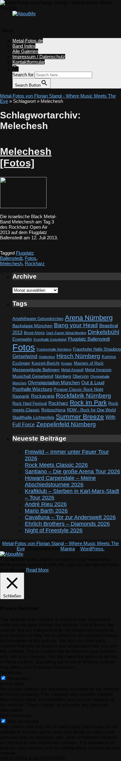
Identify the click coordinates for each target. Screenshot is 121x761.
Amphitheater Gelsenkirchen (37, 318)
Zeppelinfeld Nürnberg (66, 424)
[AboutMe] (24, 13)
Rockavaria (42, 396)
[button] (15, 69)
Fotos (30, 258)
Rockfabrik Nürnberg (83, 395)
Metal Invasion (98, 369)
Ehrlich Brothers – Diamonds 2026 (67, 524)
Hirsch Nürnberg (78, 356)
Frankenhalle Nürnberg (54, 349)
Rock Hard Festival (29, 403)
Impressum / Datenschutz (38, 56)
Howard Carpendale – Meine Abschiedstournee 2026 (60, 481)
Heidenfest (47, 357)
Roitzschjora (53, 409)
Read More (37, 569)
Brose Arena (34, 333)
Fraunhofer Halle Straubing (97, 349)
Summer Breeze (80, 416)
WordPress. (92, 548)
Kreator (66, 363)
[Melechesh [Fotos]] (23, 206)
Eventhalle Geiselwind (50, 339)
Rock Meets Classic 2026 (56, 465)
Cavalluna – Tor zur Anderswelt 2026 (70, 517)
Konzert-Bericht (46, 363)
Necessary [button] (11, 672)
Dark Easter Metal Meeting (66, 333)
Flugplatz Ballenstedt (17, 255)
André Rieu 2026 (46, 504)
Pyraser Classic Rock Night (78, 389)
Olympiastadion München (54, 382)
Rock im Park (88, 402)
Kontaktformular (28, 62)
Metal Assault (72, 370)
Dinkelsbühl (103, 332)
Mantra (67, 548)
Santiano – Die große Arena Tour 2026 (72, 471)
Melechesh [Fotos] (26, 157)
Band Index (23, 46)
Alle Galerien (25, 51)
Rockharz (35, 263)
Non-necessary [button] (15, 715)
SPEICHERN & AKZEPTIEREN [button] (32, 758)
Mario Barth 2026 (46, 511)
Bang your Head (76, 325)
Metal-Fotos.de (27, 40)
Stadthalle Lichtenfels (33, 417)
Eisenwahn (22, 339)
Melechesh (11, 263)
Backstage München (32, 325)
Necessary (18, 678)
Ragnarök (20, 396)
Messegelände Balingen (36, 369)
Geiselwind (24, 356)
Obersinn (81, 376)
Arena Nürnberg (89, 318)
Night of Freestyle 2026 (54, 530)
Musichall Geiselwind (32, 376)
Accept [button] (18, 569)
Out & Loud (92, 382)
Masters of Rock (89, 363)
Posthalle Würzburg (32, 389)
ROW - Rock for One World (91, 410)
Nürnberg (63, 376)
